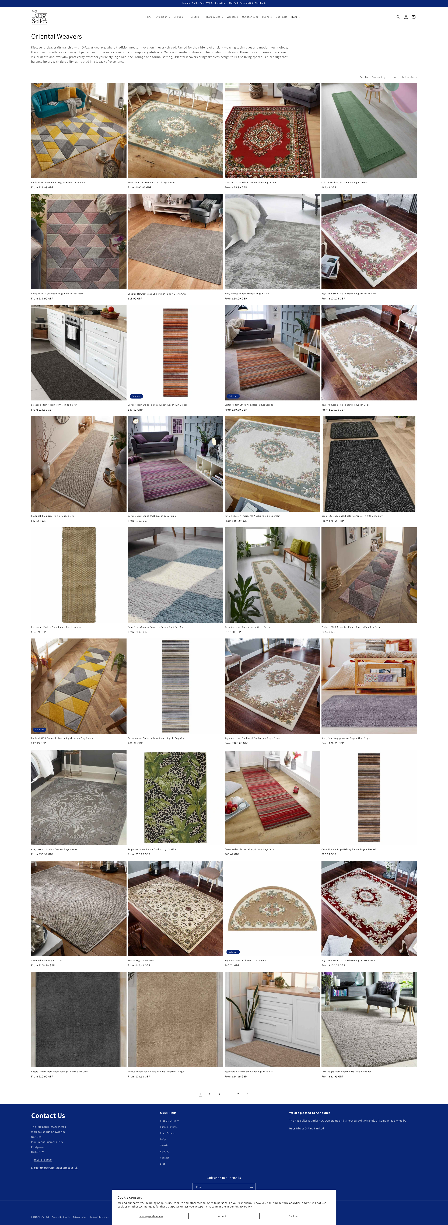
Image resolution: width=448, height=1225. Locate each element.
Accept (222, 1216)
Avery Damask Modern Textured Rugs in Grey (54, 849)
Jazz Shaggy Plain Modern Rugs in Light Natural (346, 1071)
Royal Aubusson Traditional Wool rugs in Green (152, 182)
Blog (162, 1163)
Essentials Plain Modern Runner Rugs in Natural (249, 1071)
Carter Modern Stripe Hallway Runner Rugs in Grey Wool (156, 738)
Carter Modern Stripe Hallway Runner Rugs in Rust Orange (157, 404)
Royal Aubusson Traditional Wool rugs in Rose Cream (348, 293)
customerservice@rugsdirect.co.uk (56, 1168)
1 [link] (200, 1094)
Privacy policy (79, 1217)
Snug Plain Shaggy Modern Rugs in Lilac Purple (345, 738)
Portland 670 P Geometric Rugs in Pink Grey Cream (57, 293)
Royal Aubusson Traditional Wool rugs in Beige (345, 404)
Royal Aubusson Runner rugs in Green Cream (248, 627)
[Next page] (247, 1094)
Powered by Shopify (61, 1217)
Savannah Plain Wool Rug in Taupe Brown (53, 516)
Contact (164, 1157)
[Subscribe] (251, 1187)
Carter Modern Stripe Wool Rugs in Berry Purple (152, 516)
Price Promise (168, 1133)
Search (164, 1145)
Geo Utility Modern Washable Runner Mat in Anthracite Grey (352, 516)
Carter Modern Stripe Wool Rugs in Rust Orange (249, 404)
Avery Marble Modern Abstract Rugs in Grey (247, 293)
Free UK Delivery (169, 1120)
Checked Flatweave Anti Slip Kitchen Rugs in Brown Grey (157, 293)
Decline (293, 1216)
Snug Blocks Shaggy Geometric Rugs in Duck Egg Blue (156, 627)
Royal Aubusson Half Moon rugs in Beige (245, 960)
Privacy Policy (243, 1206)
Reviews (164, 1151)
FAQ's (163, 1139)
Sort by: (364, 77)
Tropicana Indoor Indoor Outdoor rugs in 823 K (152, 849)
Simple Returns (168, 1127)
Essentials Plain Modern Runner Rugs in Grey (54, 404)
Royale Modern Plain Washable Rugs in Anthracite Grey (59, 1071)
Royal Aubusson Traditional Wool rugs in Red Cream (348, 960)
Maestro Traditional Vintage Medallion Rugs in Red (250, 182)
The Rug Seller (44, 1217)
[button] (163, 16)
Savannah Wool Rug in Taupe (46, 960)
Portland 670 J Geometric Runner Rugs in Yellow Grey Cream (62, 738)
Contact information (99, 1217)
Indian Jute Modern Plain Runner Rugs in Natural (56, 627)
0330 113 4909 (43, 1160)
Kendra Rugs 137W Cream (141, 960)
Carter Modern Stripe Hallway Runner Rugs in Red (250, 849)
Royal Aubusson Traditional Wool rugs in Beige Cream (252, 738)
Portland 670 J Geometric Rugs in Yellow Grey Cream (58, 182)
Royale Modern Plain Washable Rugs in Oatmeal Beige (156, 1071)
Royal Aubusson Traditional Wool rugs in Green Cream (252, 516)
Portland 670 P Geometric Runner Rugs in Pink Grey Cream (351, 627)
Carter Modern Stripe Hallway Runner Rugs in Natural (348, 849)
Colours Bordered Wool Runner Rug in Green (344, 182)
